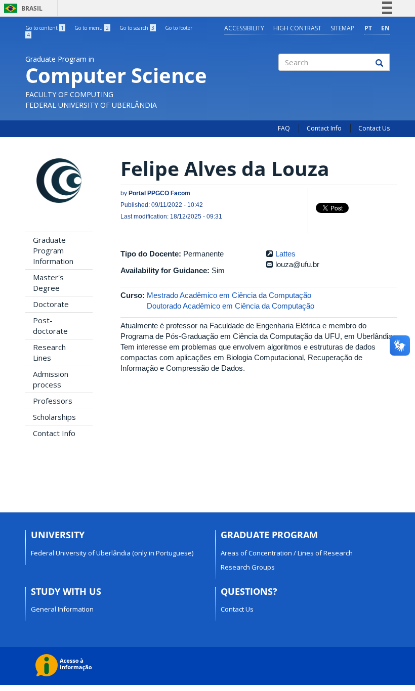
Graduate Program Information (53, 250)
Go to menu (91, 27)
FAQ (284, 128)
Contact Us (374, 128)
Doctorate (51, 304)
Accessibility (244, 28)
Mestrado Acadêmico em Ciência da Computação (229, 295)
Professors (52, 401)
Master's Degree (48, 282)
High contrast (297, 28)
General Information (62, 609)
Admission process (50, 379)
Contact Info (324, 128)
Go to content (44, 27)
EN (385, 28)
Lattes (285, 253)
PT (368, 28)
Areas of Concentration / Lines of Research (287, 552)
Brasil (21, 8)
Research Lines (49, 352)
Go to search (136, 27)
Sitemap (342, 28)
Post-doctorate (50, 325)
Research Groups (248, 567)
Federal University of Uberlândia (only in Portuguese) (112, 552)
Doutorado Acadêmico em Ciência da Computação (230, 305)
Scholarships (54, 417)
